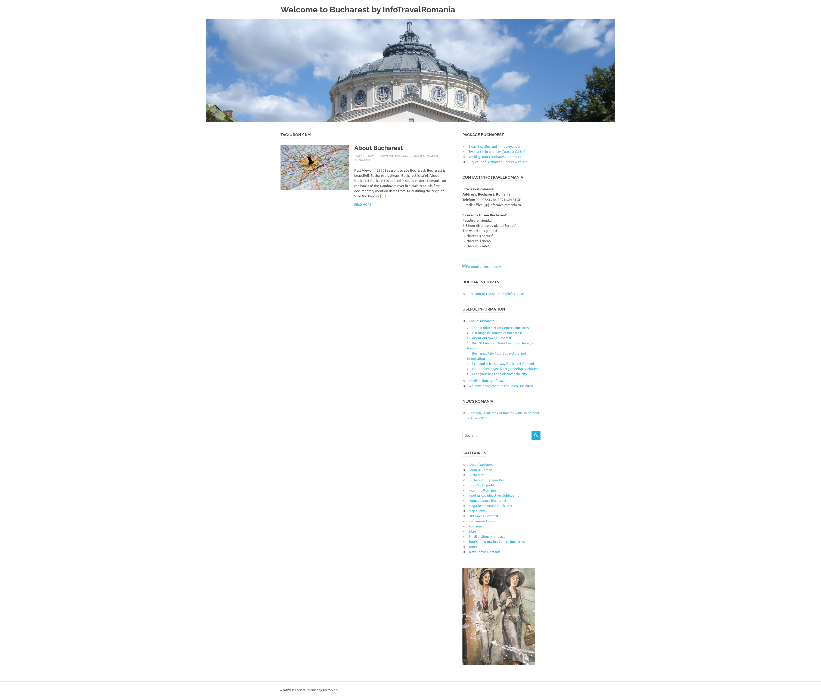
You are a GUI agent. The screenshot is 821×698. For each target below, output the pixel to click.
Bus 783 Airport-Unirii (484, 485)
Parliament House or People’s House (496, 293)
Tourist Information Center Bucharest (496, 541)
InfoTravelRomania (393, 156)
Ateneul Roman (480, 469)
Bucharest (362, 160)
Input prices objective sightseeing (493, 495)
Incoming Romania (482, 490)
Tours (472, 546)
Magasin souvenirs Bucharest (490, 505)
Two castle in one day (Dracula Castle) (496, 151)
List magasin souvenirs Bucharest (497, 332)
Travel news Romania (484, 551)
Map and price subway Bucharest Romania (504, 363)
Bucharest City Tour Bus (486, 480)
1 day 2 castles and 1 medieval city (494, 146)
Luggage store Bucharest (487, 500)
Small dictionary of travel (487, 380)
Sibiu (472, 531)
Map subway (477, 510)
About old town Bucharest (491, 338)
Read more (362, 204)
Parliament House (482, 521)
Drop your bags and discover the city (499, 373)
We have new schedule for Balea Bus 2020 (500, 385)
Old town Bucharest (483, 516)
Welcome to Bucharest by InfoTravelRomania (368, 9)
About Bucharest (378, 148)
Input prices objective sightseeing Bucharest (505, 368)
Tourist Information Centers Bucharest (501, 327)
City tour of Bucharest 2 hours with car (497, 161)
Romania (475, 526)
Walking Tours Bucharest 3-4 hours (494, 156)
